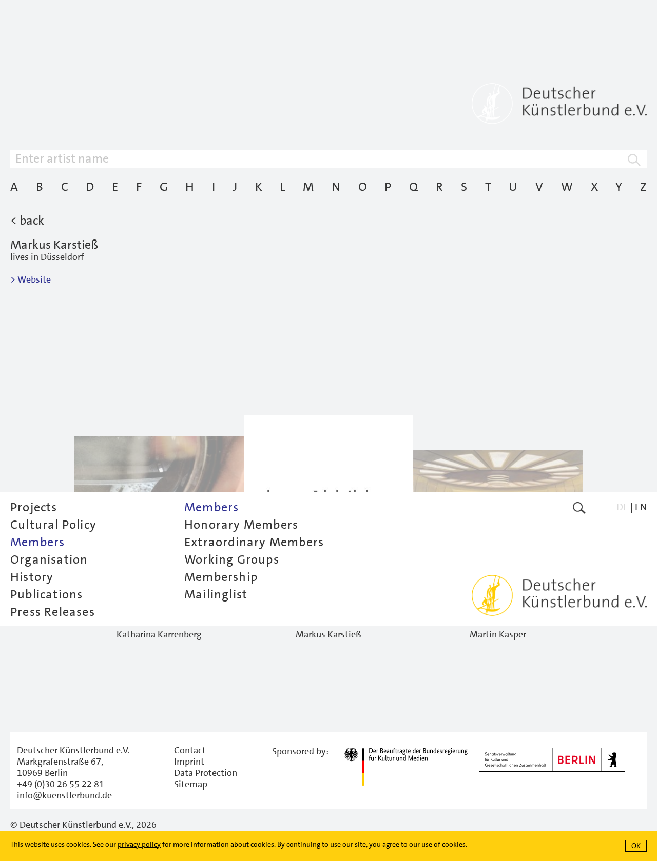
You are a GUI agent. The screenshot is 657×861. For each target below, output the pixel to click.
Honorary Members (241, 524)
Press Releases (52, 612)
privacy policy (139, 844)
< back (27, 220)
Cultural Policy (53, 524)
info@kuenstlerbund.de (64, 795)
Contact (190, 750)
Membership (221, 577)
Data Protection (205, 773)
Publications (46, 594)
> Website (30, 279)
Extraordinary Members (254, 542)
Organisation (49, 559)
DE (622, 506)
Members (37, 542)
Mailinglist (215, 594)
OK (636, 845)
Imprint (189, 761)
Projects (33, 507)
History (31, 577)
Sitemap (190, 784)
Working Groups (231, 559)
